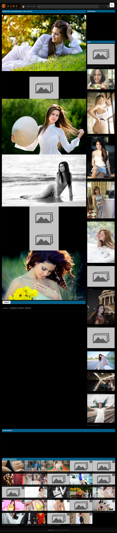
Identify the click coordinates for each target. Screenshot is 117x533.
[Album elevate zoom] (112, 5)
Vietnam (28, 308)
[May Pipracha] (13, 465)
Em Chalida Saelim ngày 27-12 (33, 512)
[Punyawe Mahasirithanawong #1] (81, 465)
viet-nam (21, 308)
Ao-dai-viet (13, 308)
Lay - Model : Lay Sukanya (9, 512)
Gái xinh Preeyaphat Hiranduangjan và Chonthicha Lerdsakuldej (36, 499)
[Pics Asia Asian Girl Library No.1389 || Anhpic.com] (36, 465)
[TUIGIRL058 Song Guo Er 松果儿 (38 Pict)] (104, 465)
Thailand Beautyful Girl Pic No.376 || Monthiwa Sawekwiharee (13, 499)
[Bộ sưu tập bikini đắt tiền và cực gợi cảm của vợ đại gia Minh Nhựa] (13, 479)
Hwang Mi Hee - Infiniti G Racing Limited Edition (81, 485)
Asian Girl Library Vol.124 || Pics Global (80, 512)
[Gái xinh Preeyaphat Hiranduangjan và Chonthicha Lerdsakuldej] (36, 492)
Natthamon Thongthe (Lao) (94, 425)
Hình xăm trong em (53, 512)
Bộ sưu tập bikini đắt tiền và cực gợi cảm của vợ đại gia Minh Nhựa (13, 485)
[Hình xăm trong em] (58, 505)
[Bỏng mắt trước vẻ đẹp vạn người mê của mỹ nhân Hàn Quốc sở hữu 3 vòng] (58, 465)
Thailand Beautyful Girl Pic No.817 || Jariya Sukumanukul (98, 67)
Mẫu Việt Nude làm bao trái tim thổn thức (104, 485)
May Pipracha (6, 472)
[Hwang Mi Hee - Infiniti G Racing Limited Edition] (81, 479)
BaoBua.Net (10, 6)
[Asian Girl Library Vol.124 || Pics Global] (81, 505)
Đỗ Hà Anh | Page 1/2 (92, 92)
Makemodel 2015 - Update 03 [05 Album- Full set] (104, 512)
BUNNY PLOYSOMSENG (54, 525)
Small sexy (50, 499)
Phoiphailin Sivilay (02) (93, 327)
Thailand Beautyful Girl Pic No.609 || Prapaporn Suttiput (59, 485)
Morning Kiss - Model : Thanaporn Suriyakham (99, 181)
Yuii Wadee (90, 289)
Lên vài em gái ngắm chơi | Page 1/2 (96, 221)
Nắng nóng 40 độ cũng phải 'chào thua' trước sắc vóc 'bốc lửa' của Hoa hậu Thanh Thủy (36, 485)
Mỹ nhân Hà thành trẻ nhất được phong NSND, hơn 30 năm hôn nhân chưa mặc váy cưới (36, 525)
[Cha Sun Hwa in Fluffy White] (13, 518)
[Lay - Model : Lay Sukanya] (13, 505)
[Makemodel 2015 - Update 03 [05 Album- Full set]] (104, 505)
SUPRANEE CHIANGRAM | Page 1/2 (96, 393)
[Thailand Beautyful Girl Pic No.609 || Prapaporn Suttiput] (58, 479)
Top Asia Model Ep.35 (98, 499)
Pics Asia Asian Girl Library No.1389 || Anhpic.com (36, 472)
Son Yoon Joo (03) (75, 525)
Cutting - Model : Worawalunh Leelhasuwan (98, 136)
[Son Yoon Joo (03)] (81, 518)
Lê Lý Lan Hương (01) (92, 372)
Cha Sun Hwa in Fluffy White (10, 525)
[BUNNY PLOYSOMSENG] (58, 518)
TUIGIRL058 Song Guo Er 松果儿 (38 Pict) (104, 472)
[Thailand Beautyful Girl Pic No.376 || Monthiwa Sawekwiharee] (13, 492)
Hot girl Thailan (91, 265)
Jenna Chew (90, 350)
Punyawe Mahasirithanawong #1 (79, 472)
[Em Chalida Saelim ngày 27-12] (36, 505)
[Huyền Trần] (81, 492)
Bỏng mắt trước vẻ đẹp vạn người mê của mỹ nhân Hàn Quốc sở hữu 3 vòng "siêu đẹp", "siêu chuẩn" (59, 472)
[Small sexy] (58, 492)
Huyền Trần (73, 499)
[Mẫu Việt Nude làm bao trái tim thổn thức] (104, 479)
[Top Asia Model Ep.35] (104, 492)
